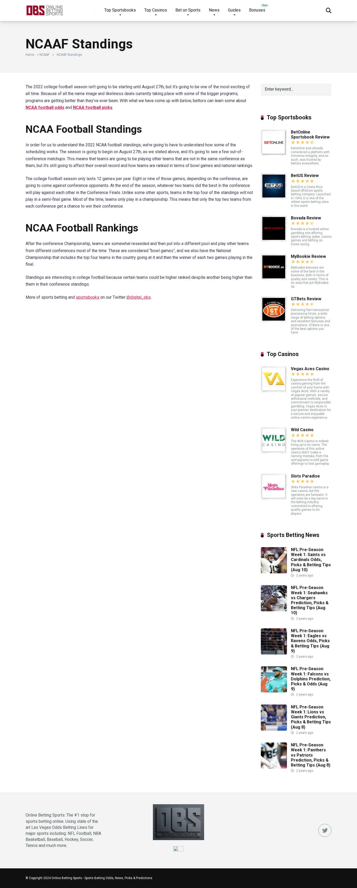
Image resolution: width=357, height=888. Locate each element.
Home (30, 55)
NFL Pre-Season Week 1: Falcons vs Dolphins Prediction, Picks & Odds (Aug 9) (311, 678)
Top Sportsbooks (120, 10)
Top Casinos (155, 10)
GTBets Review (306, 298)
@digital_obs (138, 297)
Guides (234, 10)
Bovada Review (306, 217)
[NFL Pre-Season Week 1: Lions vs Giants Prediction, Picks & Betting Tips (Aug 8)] (274, 729)
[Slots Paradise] (274, 498)
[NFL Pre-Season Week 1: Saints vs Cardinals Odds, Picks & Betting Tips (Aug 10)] (274, 571)
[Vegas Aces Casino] (274, 391)
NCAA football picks (92, 107)
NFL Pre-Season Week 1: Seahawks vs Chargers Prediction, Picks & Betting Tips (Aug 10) (310, 600)
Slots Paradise (305, 476)
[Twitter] (324, 830)
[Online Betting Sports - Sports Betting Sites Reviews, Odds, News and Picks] (45, 8)
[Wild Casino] (274, 451)
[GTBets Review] (274, 321)
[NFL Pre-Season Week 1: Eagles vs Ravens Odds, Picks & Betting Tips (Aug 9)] (274, 653)
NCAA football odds (45, 107)
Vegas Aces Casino (310, 368)
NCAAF (44, 55)
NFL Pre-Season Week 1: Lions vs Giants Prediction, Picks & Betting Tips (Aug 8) (311, 717)
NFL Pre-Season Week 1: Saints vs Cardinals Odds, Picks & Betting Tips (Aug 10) (311, 559)
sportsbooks (87, 297)
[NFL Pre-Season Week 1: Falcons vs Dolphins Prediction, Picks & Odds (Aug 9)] (274, 691)
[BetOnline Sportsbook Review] (274, 154)
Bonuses (257, 10)
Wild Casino (302, 429)
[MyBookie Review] (274, 278)
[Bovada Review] (274, 240)
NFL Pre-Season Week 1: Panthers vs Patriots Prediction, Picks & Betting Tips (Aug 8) (310, 755)
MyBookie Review (308, 256)
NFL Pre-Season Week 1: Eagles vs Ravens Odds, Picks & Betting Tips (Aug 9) (310, 640)
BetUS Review (305, 175)
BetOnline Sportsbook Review (310, 135)
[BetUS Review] (274, 197)
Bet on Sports (187, 10)
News (214, 10)
